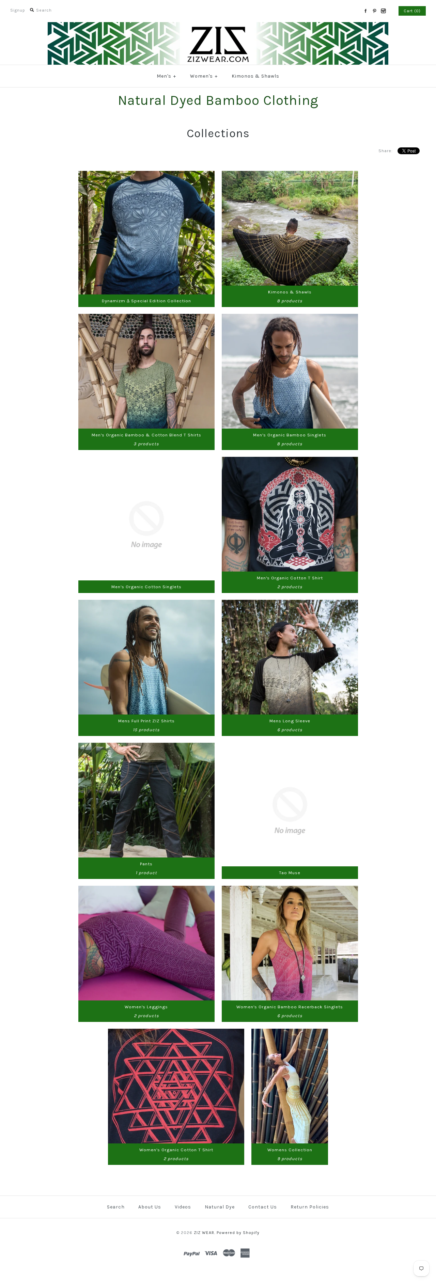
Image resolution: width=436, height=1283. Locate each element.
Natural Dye (220, 1207)
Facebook (365, 11)
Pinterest (374, 11)
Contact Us (262, 1207)
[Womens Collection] (289, 1033)
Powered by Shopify (238, 1232)
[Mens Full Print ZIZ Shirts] (146, 604)
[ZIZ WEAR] (218, 26)
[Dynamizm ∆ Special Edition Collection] (146, 175)
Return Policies (310, 1207)
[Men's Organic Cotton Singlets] (146, 461)
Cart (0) (412, 11)
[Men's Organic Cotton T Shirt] (290, 461)
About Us (149, 1207)
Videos (183, 1207)
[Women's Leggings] (146, 890)
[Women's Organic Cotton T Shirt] (176, 1033)
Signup (17, 10)
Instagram (383, 11)
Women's (204, 76)
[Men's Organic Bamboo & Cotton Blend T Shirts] (146, 318)
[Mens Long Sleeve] (290, 604)
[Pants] (146, 747)
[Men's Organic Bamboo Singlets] (290, 318)
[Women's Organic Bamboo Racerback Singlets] (290, 890)
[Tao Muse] (290, 747)
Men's (166, 76)
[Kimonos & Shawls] (290, 175)
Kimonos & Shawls (255, 76)
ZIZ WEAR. (204, 1232)
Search (116, 1207)
